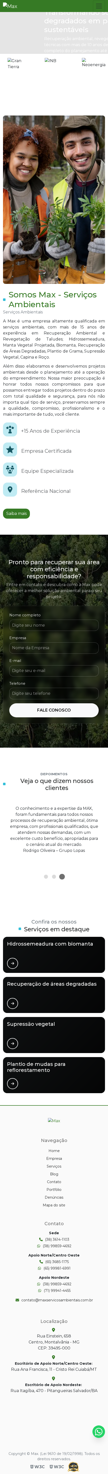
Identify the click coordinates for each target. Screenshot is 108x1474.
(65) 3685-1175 (57, 1262)
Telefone (17, 683)
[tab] (46, 877)
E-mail (15, 660)
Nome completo (25, 615)
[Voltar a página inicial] (54, 1120)
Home (54, 1151)
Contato (54, 1182)
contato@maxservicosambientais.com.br (57, 1300)
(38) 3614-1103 (57, 1239)
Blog (54, 1174)
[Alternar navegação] (99, 6)
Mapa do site (54, 1205)
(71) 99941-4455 (57, 1290)
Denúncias (54, 1197)
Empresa (17, 638)
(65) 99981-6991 (57, 1268)
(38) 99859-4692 (57, 1246)
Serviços (54, 1166)
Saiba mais (16, 513)
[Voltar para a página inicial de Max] (10, 6)
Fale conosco (54, 710)
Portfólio (54, 1189)
